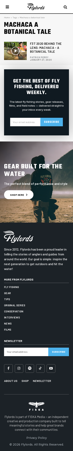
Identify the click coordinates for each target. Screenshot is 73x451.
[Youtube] (51, 368)
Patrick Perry (39, 57)
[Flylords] (36, 6)
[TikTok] (40, 368)
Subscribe (51, 122)
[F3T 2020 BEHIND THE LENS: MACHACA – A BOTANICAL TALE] (15, 51)
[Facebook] (8, 368)
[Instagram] (19, 368)
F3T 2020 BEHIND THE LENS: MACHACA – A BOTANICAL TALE (46, 47)
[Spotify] (29, 368)
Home (7, 17)
